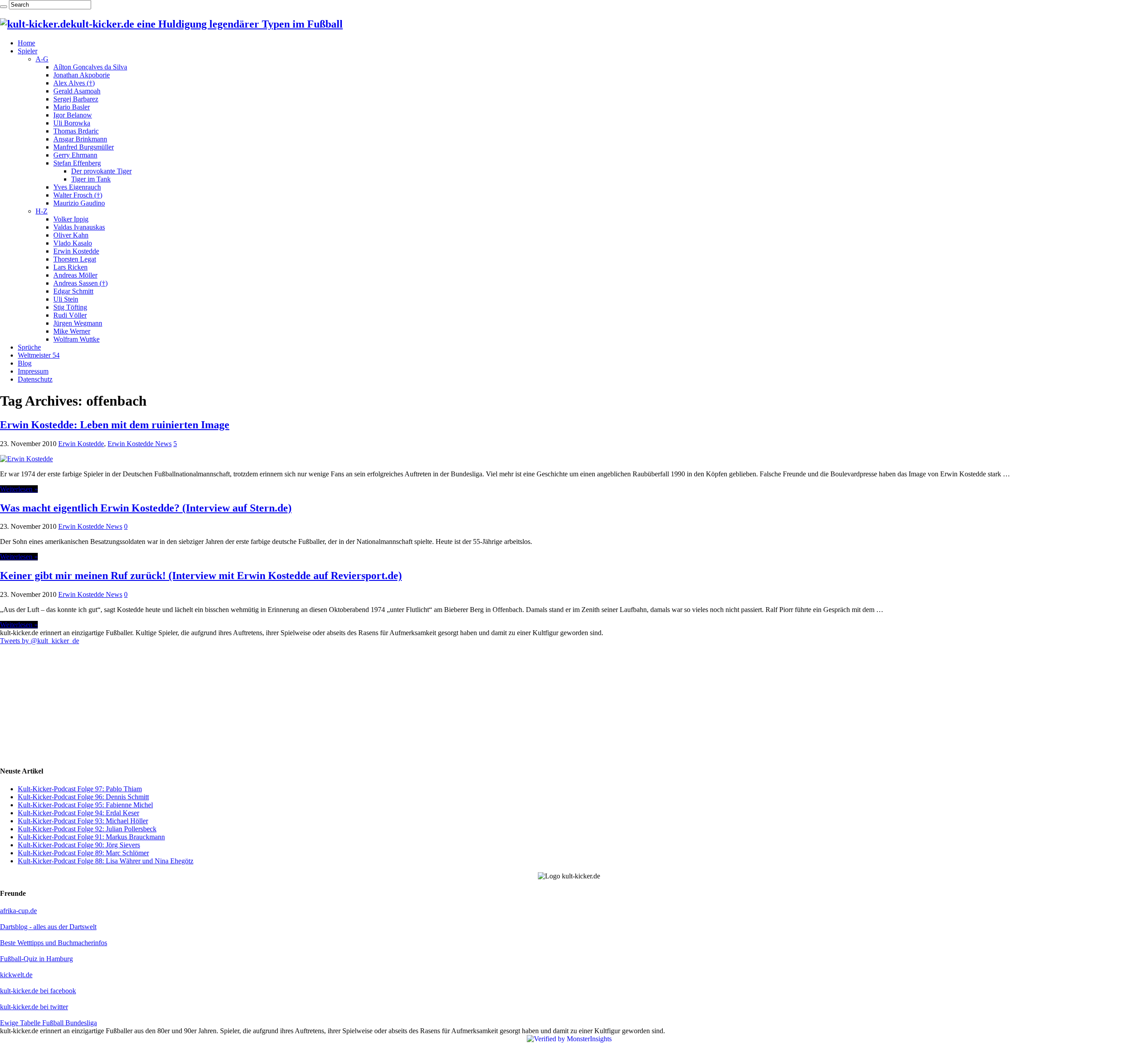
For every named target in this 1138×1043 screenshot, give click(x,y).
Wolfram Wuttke (76, 339)
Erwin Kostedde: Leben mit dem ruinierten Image (114, 425)
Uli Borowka (71, 123)
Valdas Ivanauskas (79, 227)
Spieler (27, 51)
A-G (42, 59)
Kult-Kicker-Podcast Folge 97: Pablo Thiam (80, 789)
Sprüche (29, 347)
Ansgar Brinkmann (80, 139)
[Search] (3, 6)
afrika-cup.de (18, 910)
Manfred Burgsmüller (83, 147)
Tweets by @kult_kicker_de (39, 640)
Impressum (33, 371)
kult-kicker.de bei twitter (34, 1007)
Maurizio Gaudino (79, 203)
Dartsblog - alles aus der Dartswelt (48, 926)
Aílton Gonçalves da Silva (90, 67)
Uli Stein (65, 299)
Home (26, 43)
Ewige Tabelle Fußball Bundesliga (48, 1023)
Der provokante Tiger (101, 171)
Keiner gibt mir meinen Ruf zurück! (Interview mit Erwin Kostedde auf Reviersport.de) (201, 575)
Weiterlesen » (19, 489)
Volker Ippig (70, 219)
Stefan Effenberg (77, 163)
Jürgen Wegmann (77, 323)
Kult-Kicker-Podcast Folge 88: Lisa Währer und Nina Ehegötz (105, 861)
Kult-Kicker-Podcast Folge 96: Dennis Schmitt (83, 797)
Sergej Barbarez (75, 99)
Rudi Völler (70, 315)
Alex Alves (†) (74, 83)
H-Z (42, 211)
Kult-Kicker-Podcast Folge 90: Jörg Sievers (79, 845)
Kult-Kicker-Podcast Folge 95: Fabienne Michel (85, 805)
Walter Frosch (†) (77, 195)
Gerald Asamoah (76, 91)
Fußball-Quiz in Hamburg (36, 958)
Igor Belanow (72, 115)
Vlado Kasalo (72, 243)
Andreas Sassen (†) (80, 283)
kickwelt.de (16, 975)
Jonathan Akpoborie (81, 75)
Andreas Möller (75, 275)
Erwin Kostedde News (140, 443)
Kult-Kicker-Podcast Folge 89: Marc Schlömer (83, 853)
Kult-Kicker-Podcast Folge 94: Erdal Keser (78, 813)
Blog (25, 363)
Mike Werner (71, 331)
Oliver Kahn (70, 235)
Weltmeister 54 (39, 355)
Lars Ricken (70, 267)
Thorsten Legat (74, 259)
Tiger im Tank (91, 179)
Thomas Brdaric (76, 131)
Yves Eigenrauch (77, 187)
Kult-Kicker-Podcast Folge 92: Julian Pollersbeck (87, 829)
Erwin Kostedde (76, 251)
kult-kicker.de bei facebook (38, 991)
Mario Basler (71, 107)
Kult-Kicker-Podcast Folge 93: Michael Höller (83, 821)
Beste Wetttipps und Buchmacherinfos (53, 942)
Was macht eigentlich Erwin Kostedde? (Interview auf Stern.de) (146, 508)
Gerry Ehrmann (75, 155)
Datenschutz (35, 379)
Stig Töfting (70, 307)
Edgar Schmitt (73, 291)
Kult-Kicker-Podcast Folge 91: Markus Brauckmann (91, 837)
